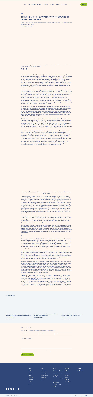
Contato (65, 4)
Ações (45, 4)
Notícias (66, 370)
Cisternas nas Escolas (57, 370)
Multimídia (58, 4)
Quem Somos (44, 370)
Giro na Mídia (68, 381)
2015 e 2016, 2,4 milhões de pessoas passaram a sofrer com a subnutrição (49, 279)
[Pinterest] (25, 69)
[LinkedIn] (26, 69)
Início (25, 4)
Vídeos (66, 377)
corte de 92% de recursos (27, 255)
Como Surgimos (44, 373)
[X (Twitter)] (23, 69)
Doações (30, 383)
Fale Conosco (80, 370)
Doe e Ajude (83, 4)
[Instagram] (11, 389)
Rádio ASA (67, 379)
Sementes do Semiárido (58, 378)
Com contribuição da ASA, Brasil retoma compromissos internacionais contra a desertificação (71, 315)
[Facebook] (21, 69)
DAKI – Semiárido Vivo (57, 373)
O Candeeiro (67, 373)
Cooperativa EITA (83, 395)
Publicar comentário (27, 354)
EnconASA (52, 4)
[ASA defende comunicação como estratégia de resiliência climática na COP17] (46, 304)
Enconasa (31, 379)
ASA (29, 4)
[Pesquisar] (69, 4)
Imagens (67, 383)
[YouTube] (13, 389)
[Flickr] (16, 389)
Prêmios (42, 381)
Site (58, 334)
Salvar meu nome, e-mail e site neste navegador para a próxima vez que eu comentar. (40, 351)
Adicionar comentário (27, 338)
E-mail (41, 334)
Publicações (67, 375)
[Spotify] (18, 389)
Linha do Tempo (44, 375)
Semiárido (33, 4)
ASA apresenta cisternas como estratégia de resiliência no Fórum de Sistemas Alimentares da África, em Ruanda (18, 315)
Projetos (39, 4)
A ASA (30, 370)
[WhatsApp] (6, 389)
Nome (23, 334)
